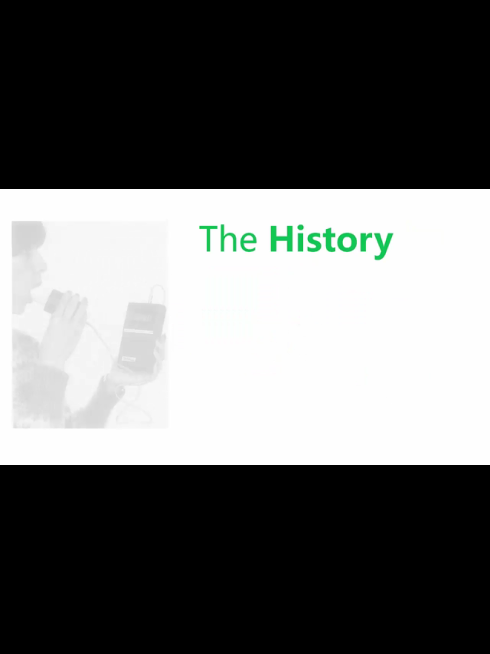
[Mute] (427, 643)
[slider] (233, 643)
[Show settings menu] (452, 643)
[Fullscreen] (477, 643)
